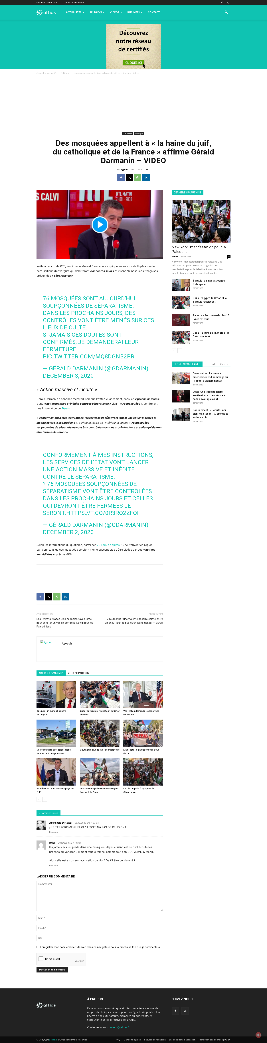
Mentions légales (132, 1039)
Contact (154, 12)
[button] (226, 12)
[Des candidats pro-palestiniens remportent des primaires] (56, 733)
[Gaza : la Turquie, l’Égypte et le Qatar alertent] (100, 694)
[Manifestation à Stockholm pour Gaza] (143, 733)
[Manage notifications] (258, 1035)
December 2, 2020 (68, 532)
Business (133, 12)
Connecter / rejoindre (74, 2)
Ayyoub (124, 169)
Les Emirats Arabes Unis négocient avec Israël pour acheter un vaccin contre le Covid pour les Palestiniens (65, 622)
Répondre (53, 832)
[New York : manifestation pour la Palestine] (201, 221)
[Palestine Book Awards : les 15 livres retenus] (181, 320)
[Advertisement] (133, 104)
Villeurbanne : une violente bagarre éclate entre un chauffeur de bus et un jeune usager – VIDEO (134, 620)
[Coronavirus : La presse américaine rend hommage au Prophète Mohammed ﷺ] (181, 378)
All (213, 364)
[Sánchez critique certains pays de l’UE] (56, 772)
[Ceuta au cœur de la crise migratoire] (100, 733)
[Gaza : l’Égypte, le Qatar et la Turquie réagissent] (181, 302)
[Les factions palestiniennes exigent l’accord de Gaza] (100, 772)
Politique (65, 73)
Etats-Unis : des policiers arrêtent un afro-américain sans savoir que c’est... (209, 395)
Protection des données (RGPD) (214, 1039)
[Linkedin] (146, 177)
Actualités (73, 12)
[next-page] (44, 799)
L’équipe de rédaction (155, 1039)
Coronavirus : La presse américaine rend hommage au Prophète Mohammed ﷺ (210, 377)
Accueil (40, 73)
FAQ (118, 1039)
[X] (227, 2)
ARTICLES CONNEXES (51, 673)
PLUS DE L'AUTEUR (78, 673)
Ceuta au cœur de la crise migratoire (100, 749)
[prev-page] (39, 799)
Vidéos (114, 12)
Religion (96, 12)
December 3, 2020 (68, 375)
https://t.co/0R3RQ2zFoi (102, 512)
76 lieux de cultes (108, 545)
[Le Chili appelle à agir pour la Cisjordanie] (143, 772)
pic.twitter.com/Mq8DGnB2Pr (88, 356)
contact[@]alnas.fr (119, 1027)
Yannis (175, 256)
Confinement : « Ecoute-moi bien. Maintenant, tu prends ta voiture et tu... (210, 414)
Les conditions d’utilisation (182, 1039)
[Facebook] (221, 2)
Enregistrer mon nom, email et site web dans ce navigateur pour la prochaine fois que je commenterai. (100, 947)
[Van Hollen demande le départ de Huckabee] (143, 694)
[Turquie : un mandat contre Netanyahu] (56, 694)
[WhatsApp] (137, 177)
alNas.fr (53, 1039)
